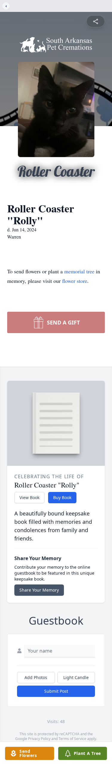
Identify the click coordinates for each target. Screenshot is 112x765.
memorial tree (79, 271)
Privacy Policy (39, 738)
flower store (74, 280)
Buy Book (62, 497)
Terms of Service (72, 738)
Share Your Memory (39, 590)
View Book (29, 497)
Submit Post (56, 691)
